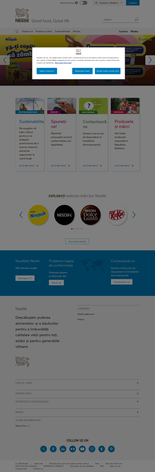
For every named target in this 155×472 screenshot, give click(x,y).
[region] (78, 63)
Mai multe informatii (63, 63)
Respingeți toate (82, 71)
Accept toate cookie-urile (108, 71)
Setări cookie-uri (47, 71)
